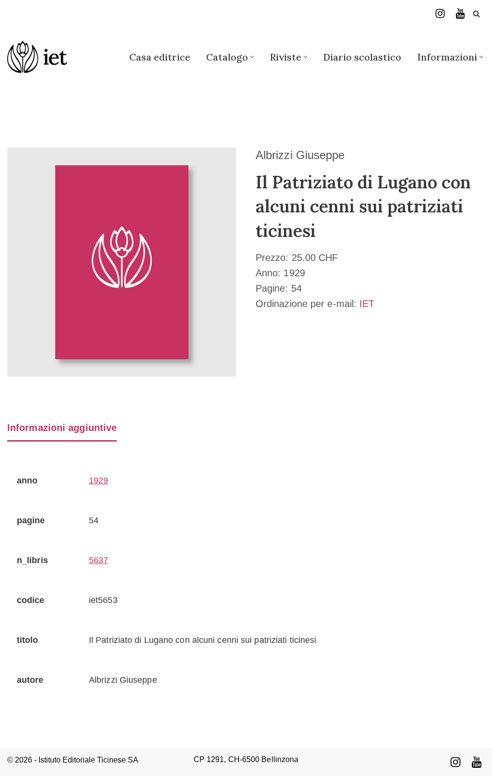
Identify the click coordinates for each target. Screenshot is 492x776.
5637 (98, 560)
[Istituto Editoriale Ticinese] (37, 57)
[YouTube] (460, 13)
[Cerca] (476, 13)
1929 (98, 480)
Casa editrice (159, 57)
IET (366, 303)
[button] (252, 57)
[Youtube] (476, 762)
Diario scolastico (362, 57)
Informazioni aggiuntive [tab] (62, 427)
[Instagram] (440, 13)
